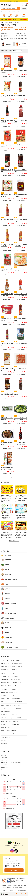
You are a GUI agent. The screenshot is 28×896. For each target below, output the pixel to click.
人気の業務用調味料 (6, 711)
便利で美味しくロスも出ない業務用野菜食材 (11, 663)
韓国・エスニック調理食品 (11, 579)
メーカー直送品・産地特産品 (11, 647)
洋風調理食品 (8, 555)
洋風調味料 (7, 589)
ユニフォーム (8, 627)
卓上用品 (7, 623)
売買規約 (9, 887)
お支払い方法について (6, 767)
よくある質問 (4, 757)
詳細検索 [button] (24, 8)
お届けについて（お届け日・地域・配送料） (11, 762)
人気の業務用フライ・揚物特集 (8, 689)
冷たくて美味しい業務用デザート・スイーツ (11, 666)
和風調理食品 (8, 560)
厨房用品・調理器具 (9, 618)
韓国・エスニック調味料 (10, 603)
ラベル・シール (8, 637)
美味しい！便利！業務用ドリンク (9, 692)
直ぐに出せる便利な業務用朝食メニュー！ (11, 682)
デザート (15, 11)
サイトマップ (22, 887)
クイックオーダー (5, 770)
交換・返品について (6, 765)
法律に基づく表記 (22, 885)
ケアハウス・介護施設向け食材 (8, 686)
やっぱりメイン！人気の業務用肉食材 (10, 724)
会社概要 (4, 885)
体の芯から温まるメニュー (7, 695)
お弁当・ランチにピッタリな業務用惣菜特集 (11, 702)
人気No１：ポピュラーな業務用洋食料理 (10, 698)
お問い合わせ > (14, 870)
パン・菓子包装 (8, 642)
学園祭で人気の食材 (6, 737)
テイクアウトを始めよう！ (7, 727)
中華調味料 (7, 598)
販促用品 (7, 632)
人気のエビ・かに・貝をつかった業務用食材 (11, 718)
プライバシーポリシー (12, 885)
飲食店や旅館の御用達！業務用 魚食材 (10, 721)
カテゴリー (7, 22)
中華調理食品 (8, 574)
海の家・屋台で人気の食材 (7, 734)
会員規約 (4, 887)
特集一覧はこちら (14, 541)
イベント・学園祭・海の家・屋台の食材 (10, 660)
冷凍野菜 (11, 11)
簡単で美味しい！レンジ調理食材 (9, 670)
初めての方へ (4, 755)
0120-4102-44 (12, 866)
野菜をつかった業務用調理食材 (8, 730)
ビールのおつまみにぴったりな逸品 (9, 676)
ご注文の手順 (4, 760)
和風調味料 (7, 594)
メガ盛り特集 (4, 743)
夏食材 (19, 11)
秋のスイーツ (4, 740)
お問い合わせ (15, 887)
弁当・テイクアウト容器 (10, 613)
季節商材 (7, 584)
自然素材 (7, 564)
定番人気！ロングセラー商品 (8, 673)
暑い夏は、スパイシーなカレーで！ (9, 714)
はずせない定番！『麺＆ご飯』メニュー (10, 679)
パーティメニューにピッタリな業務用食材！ (11, 708)
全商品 (2, 22)
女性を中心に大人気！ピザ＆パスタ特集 (10, 705)
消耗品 (6, 608)
